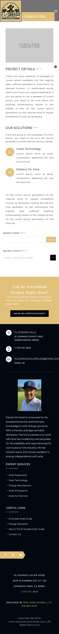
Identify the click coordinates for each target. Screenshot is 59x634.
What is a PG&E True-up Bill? (19, 257)
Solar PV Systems (18, 490)
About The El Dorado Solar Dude (26, 529)
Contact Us (15, 534)
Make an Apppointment (29, 313)
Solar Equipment (18, 475)
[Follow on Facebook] (4, 555)
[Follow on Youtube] (19, 555)
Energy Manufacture (20, 485)
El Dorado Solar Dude (20, 518)
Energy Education (18, 524)
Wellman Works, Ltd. (37, 602)
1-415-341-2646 (29, 591)
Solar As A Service (18, 495)
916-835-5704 (29, 606)
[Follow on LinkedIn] (11, 555)
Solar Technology (18, 480)
